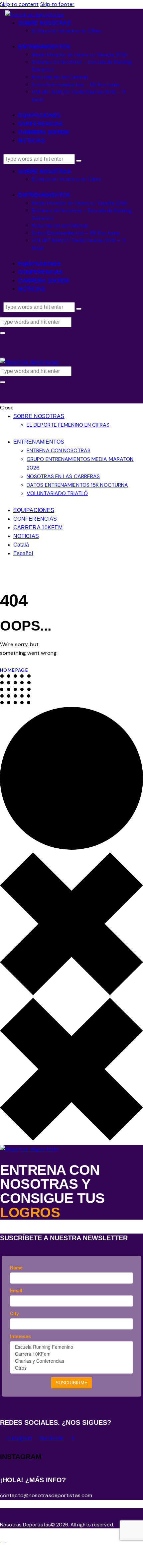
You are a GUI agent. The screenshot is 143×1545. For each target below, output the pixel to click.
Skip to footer (57, 4)
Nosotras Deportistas (25, 1524)
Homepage (14, 670)
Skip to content (19, 4)
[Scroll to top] (3, 1540)
